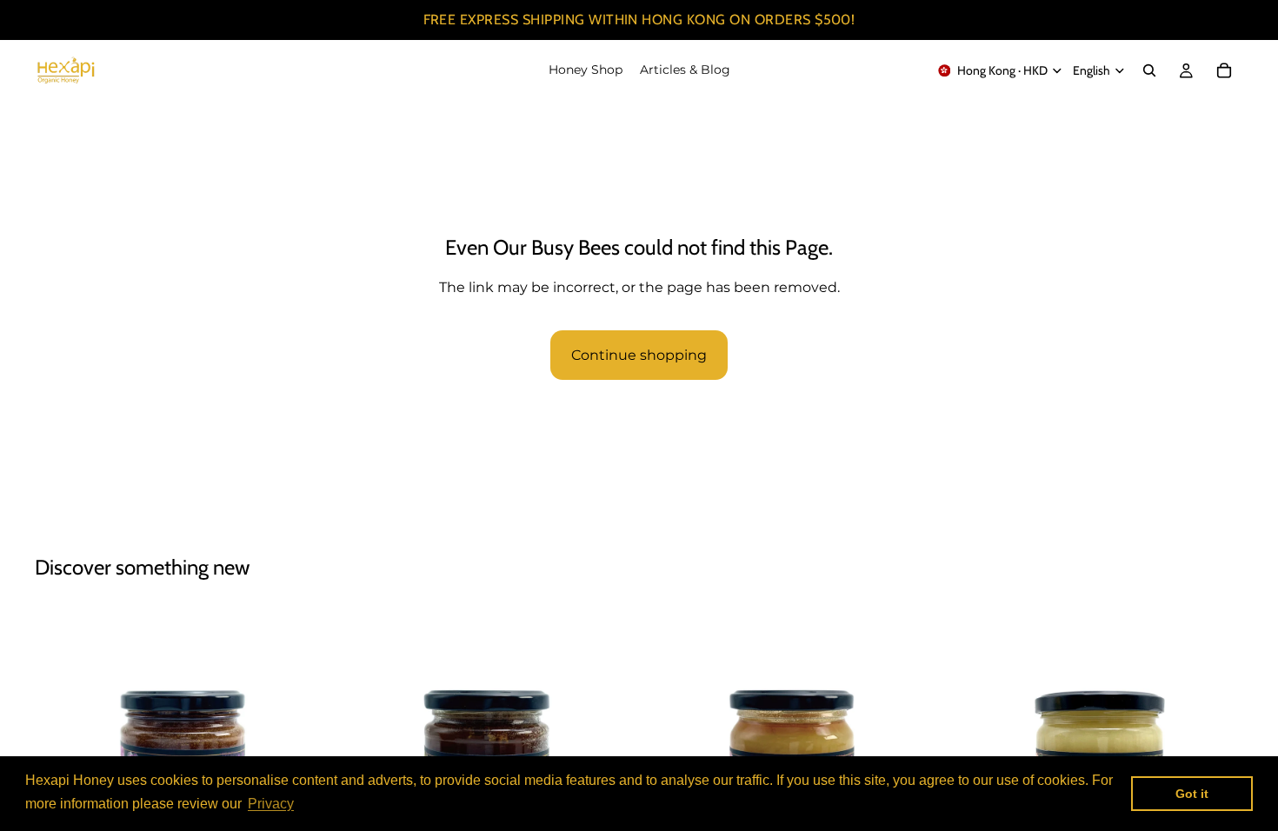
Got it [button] (1191, 794)
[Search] (1149, 70)
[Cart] (1224, 70)
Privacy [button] (271, 803)
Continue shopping (639, 355)
